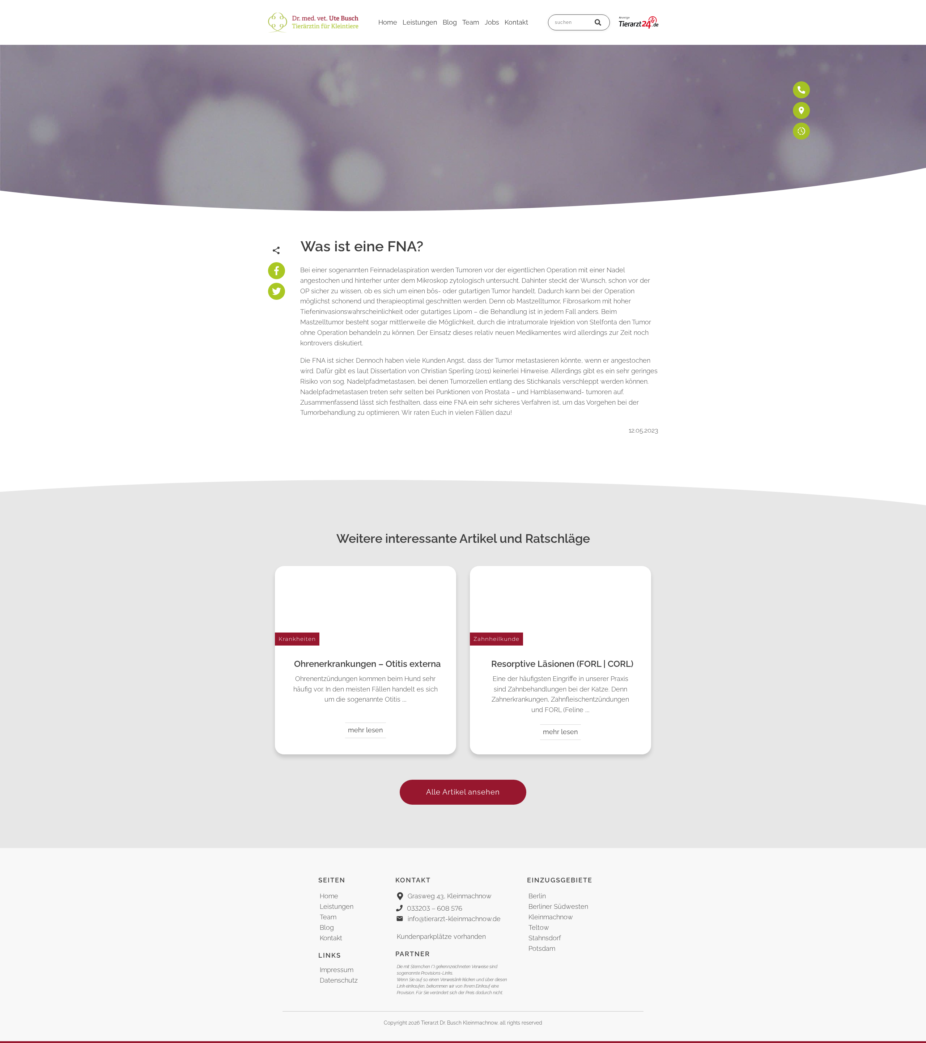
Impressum (336, 970)
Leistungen (336, 906)
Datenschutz (339, 980)
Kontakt (331, 938)
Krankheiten (297, 638)
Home (329, 896)
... (404, 699)
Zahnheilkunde (496, 638)
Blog (327, 927)
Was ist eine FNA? (362, 246)
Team (328, 917)
